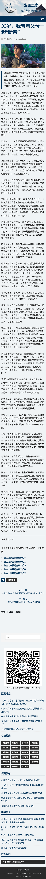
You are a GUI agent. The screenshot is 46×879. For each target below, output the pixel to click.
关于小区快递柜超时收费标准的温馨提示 (19, 716)
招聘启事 (35, 757)
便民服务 (35, 743)
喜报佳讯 (6, 752)
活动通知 (6, 762)
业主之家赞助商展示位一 (15, 557)
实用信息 (8, 39)
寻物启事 (25, 752)
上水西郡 (23, 873)
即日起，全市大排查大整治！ (14, 847)
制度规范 (35, 747)
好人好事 (15, 752)
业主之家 (6, 743)
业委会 (19, 869)
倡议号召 (6, 747)
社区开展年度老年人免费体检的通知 (17, 805)
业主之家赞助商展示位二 (15, 561)
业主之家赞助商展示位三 (15, 565)
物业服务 (25, 762)
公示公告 (25, 747)
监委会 (26, 869)
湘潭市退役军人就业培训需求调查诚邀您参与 (21, 793)
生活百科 (35, 762)
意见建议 (15, 757)
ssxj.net (28, 876)
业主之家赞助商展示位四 (15, 569)
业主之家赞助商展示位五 (15, 573)
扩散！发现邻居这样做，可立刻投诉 (17, 835)
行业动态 (6, 766)
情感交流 (11, 580)
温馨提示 (15, 762)
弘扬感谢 (35, 752)
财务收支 (15, 766)
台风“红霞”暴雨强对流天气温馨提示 (17, 729)
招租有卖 (25, 757)
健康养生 (15, 747)
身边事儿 (25, 766)
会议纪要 (25, 743)
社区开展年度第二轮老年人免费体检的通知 (20, 780)
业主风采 (15, 743)
